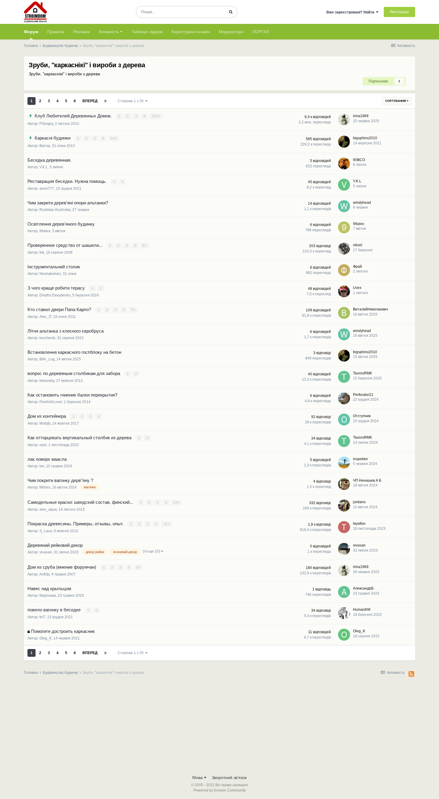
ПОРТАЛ (260, 31)
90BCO (359, 160)
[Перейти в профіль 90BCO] (344, 163)
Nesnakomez (50, 274)
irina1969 (361, 116)
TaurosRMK (362, 373)
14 (175, 502)
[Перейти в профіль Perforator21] (344, 398)
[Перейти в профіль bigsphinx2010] (344, 142)
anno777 (46, 188)
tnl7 (42, 617)
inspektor (360, 459)
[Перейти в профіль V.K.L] (344, 185)
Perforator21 (363, 395)
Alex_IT (45, 317)
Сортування (396, 100)
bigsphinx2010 (365, 138)
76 (165, 524)
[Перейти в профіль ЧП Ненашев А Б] (344, 484)
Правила (55, 31)
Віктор (44, 146)
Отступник (362, 416)
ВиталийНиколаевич (370, 309)
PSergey (46, 124)
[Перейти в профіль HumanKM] (344, 613)
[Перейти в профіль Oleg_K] (344, 635)
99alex (44, 231)
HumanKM (361, 609)
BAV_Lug (47, 359)
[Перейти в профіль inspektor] (344, 463)
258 (155, 116)
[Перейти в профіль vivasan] (344, 549)
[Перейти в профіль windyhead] (344, 206)
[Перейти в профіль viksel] (344, 249)
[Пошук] (230, 12)
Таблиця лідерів (146, 31)
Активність (109, 31)
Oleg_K (45, 638)
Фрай (357, 266)
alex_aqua (48, 509)
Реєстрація (399, 12)
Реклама (81, 31)
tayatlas (359, 523)
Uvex (357, 288)
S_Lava (45, 531)
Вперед (90, 101)
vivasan (45, 552)
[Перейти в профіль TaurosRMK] (344, 377)
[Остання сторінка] (105, 101)
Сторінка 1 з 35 (131, 101)
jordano (359, 502)
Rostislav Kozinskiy (54, 210)
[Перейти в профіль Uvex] (344, 291)
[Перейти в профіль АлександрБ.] (344, 592)
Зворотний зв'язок (229, 777)
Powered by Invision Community (220, 790)
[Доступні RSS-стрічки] (411, 674)
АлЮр (44, 574)
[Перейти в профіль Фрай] (344, 270)
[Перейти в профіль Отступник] (344, 419)
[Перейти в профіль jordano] (344, 506)
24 (113, 138)
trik (41, 252)
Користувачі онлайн (190, 31)
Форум (31, 31)
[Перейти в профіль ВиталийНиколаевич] (344, 313)
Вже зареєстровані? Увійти (351, 12)
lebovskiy (46, 381)
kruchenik (47, 338)
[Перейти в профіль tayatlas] (344, 527)
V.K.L (43, 167)
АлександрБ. (363, 588)
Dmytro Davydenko (54, 295)
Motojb (44, 423)
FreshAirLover (50, 402)
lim (41, 466)
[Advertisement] (219, 727)
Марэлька (47, 595)
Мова (198, 777)
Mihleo (44, 487)
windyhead (362, 202)
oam (43, 445)
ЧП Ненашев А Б (367, 480)
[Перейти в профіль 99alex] (344, 227)
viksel (357, 245)
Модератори (231, 31)
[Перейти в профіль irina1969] (344, 119)
